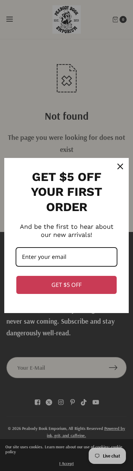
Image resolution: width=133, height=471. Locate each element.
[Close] (120, 166)
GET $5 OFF (66, 285)
